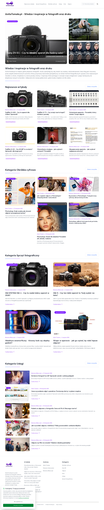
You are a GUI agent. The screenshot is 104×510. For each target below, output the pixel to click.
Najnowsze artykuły (29, 4)
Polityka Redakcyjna (49, 504)
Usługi (60, 4)
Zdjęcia (69, 4)
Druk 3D (64, 468)
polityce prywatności (24, 498)
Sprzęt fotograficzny (41, 4)
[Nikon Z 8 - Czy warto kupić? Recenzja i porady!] (84, 29)
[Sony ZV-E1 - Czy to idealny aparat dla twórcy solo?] (36, 41)
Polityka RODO (40, 504)
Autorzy (45, 462)
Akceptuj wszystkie (18, 505)
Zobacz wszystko (92, 86)
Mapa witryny (59, 504)
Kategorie (65, 462)
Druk (65, 4)
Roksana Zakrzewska (10, 146)
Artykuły (27, 462)
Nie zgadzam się (18, 501)
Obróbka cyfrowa (52, 4)
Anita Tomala (40, 109)
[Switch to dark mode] (97, 4)
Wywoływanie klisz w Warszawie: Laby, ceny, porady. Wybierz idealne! (32, 467)
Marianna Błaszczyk (10, 109)
